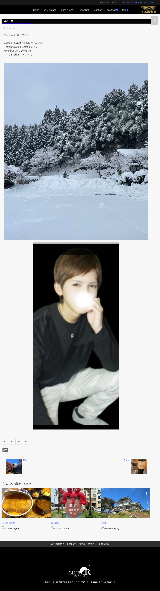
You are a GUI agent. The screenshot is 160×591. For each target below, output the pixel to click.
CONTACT (111, 10)
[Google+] (19, 441)
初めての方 (129, 2)
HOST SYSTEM (68, 10)
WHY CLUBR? (50, 10)
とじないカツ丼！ (9, 523)
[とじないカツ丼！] (26, 503)
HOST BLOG (103, 544)
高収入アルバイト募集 (146, 2)
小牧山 (103, 523)
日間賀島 (55, 523)
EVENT (91, 544)
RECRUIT (71, 544)
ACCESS (98, 10)
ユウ (5, 450)
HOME (36, 10)
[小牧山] (125, 503)
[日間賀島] (76, 503)
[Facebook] (5, 441)
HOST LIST (84, 10)
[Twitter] (12, 441)
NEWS (123, 10)
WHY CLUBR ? (57, 544)
